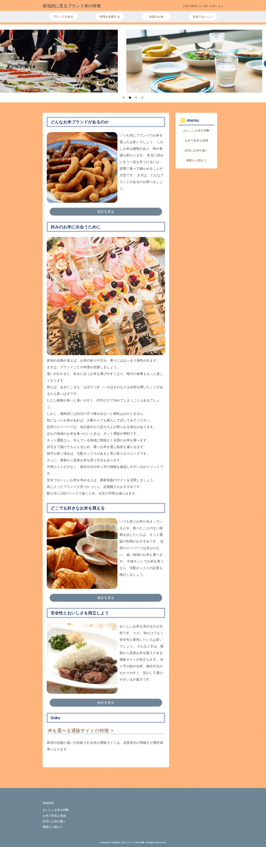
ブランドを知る (63, 16)
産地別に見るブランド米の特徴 (72, 6)
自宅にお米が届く (196, 150)
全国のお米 (156, 16)
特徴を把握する (110, 16)
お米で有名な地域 (196, 140)
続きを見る (105, 211)
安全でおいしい (203, 16)
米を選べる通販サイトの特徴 (78, 730)
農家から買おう (196, 160)
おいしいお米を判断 (196, 130)
